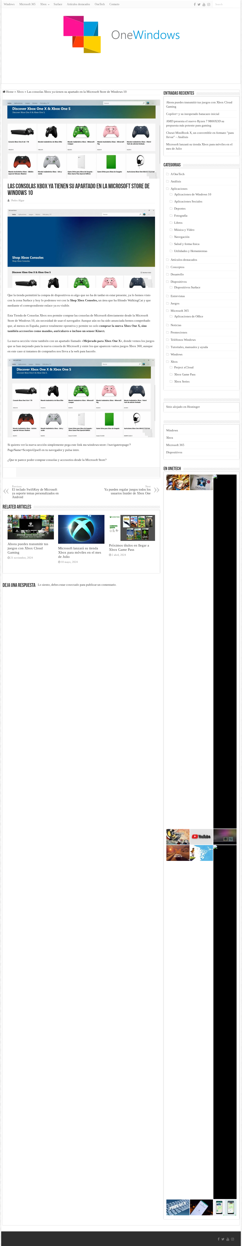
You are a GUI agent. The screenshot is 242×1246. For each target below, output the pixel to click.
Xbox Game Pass (184, 374)
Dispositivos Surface (187, 287)
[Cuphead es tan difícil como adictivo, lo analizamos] (178, 837)
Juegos (175, 303)
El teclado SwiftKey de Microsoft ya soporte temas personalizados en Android (35, 492)
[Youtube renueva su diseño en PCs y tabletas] (201, 837)
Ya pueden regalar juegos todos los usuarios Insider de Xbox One (127, 490)
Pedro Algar (17, 200)
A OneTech (178, 174)
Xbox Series (182, 381)
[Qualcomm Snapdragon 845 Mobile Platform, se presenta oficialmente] (225, 837)
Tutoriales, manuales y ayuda (189, 347)
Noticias (176, 325)
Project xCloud (184, 367)
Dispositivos (179, 281)
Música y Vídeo (184, 230)
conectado (72, 584)
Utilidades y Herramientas (190, 251)
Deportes (180, 208)
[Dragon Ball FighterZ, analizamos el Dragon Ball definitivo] (178, 482)
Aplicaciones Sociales (188, 201)
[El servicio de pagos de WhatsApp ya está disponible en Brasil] (225, 1208)
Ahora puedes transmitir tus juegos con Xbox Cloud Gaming (28, 548)
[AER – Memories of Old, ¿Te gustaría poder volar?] (201, 853)
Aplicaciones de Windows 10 (192, 194)
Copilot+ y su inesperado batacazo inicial (192, 114)
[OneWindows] (121, 34)
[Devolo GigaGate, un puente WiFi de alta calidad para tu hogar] (201, 482)
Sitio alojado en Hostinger (183, 406)
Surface (58, 4)
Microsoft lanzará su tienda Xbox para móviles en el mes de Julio (79, 552)
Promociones (179, 332)
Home (9, 91)
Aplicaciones (179, 188)
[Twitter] (199, 4)
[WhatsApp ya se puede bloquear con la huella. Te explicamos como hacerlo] (201, 1207)
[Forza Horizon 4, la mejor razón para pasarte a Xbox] (225, 652)
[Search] (237, 4)
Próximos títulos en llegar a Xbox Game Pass (129, 547)
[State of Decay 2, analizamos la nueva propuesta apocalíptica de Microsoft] (178, 853)
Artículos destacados (78, 4)
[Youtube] (204, 4)
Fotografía (180, 215)
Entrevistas (178, 296)
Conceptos (177, 267)
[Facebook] (194, 4)
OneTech (100, 4)
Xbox (20, 91)
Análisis (176, 181)
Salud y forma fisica (186, 244)
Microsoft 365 (27, 4)
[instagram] (209, 4)
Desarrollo (177, 274)
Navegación (182, 237)
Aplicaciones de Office (188, 316)
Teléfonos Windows (183, 339)
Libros (178, 222)
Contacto (114, 4)
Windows (9, 4)
